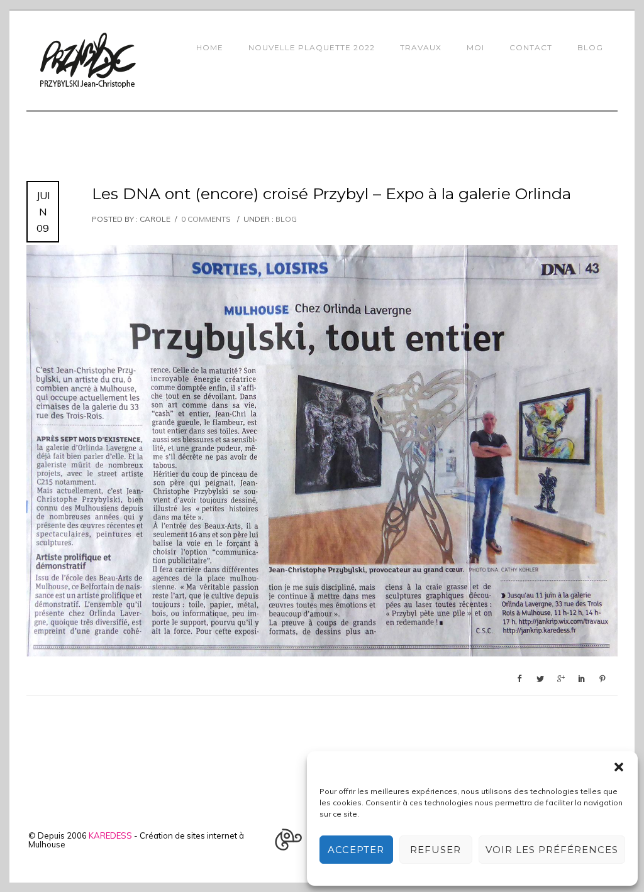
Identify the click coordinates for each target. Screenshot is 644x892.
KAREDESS (110, 835)
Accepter (356, 850)
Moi (475, 47)
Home (209, 47)
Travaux (420, 47)
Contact (530, 47)
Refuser (435, 850)
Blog (590, 47)
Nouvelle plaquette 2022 (311, 47)
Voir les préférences (552, 850)
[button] (619, 767)
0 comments (206, 219)
